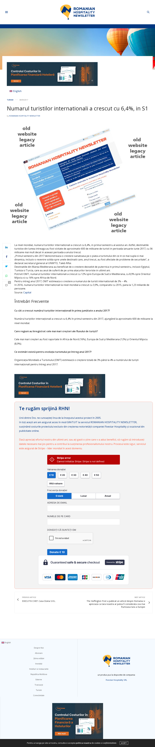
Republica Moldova (39, 674)
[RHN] (77, 12)
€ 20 (62, 475)
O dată (59, 495)
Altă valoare (56, 483)
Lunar (84, 495)
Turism (10, 100)
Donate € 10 (57, 552)
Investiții (38, 663)
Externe (39, 679)
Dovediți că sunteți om (61, 530)
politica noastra (83, 743)
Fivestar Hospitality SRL (116, 680)
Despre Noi (39, 648)
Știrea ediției (38, 658)
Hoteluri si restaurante (38, 669)
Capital (27, 292)
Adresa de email (57, 502)
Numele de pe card (58, 516)
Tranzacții (39, 685)
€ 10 (51, 475)
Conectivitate (38, 695)
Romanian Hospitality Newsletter (24, 116)
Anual (108, 495)
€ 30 (73, 475)
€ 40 (85, 475)
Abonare (39, 653)
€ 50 (96, 475)
